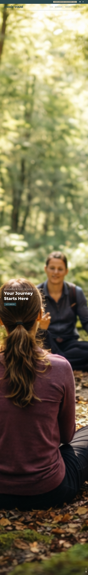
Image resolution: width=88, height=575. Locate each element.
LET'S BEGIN (10, 304)
